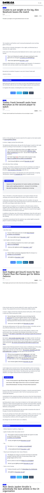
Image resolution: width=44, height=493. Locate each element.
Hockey (4, 7)
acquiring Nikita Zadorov (10, 139)
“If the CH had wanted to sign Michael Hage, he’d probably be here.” (22, 380)
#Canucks (9, 317)
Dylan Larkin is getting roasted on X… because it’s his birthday (22, 186)
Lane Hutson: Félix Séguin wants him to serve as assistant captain (22, 382)
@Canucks (26, 354)
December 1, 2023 (24, 60)
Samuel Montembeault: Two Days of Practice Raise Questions (21, 384)
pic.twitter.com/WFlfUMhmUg (27, 57)
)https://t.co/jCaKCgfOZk (28, 460)
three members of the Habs (14, 170)
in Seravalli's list (18, 174)
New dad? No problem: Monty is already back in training (20, 188)
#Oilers (9, 152)
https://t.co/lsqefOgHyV (13, 244)
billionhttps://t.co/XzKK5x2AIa (29, 469)
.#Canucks (29, 151)
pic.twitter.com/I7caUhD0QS (14, 437)
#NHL (29, 149)
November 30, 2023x (28, 323)
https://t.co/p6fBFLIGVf (13, 158)
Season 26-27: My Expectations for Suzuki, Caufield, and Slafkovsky (23, 184)
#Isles (34, 151)
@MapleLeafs (28, 355)
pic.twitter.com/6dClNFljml (25, 158)
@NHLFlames (10, 357)
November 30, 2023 (29, 161)
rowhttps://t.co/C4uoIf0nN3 (14, 254)
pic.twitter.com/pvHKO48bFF (25, 446)
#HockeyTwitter (25, 358)
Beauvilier (9, 351)
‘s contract (14, 351)
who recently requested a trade (16, 338)
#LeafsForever (14, 152)
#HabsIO (32, 232)
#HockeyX (31, 358)
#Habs (28, 232)
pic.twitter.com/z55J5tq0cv (13, 234)
